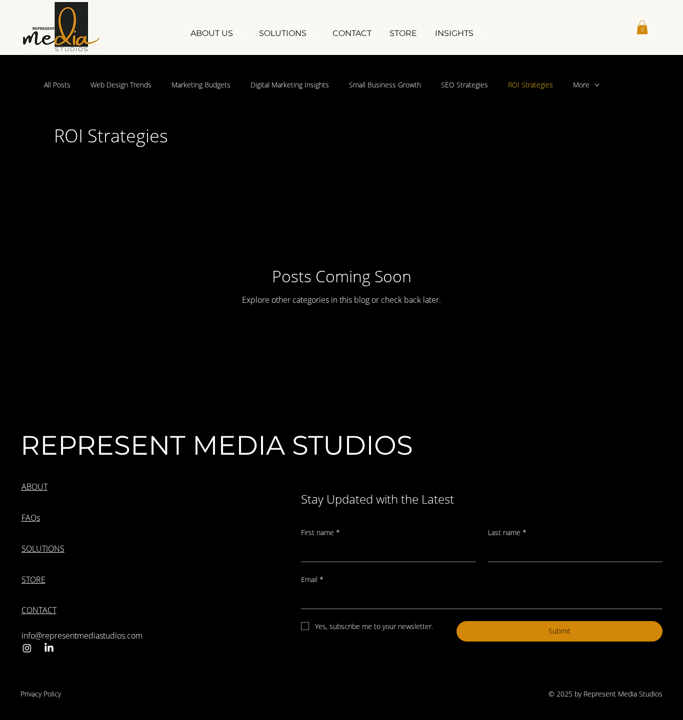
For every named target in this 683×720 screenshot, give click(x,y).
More (581, 84)
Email (312, 579)
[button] (642, 27)
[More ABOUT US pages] (238, 32)
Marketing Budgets (201, 84)
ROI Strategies (530, 84)
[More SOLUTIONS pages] (312, 32)
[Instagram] (27, 648)
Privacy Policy (40, 694)
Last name (507, 532)
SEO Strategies (464, 84)
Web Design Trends (121, 84)
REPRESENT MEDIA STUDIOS (216, 445)
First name (320, 532)
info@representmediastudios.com (82, 635)
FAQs (31, 517)
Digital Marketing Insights (289, 84)
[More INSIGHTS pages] (479, 32)
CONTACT (39, 610)
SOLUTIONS (43, 548)
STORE (34, 579)
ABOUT (35, 486)
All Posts (57, 84)
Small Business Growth (385, 84)
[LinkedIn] (49, 648)
